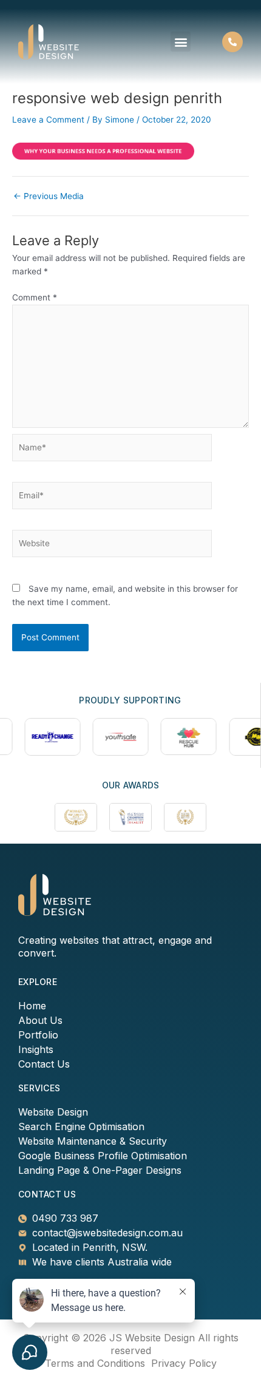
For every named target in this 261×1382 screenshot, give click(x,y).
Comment (34, 297)
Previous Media (48, 196)
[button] (181, 42)
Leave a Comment (48, 119)
